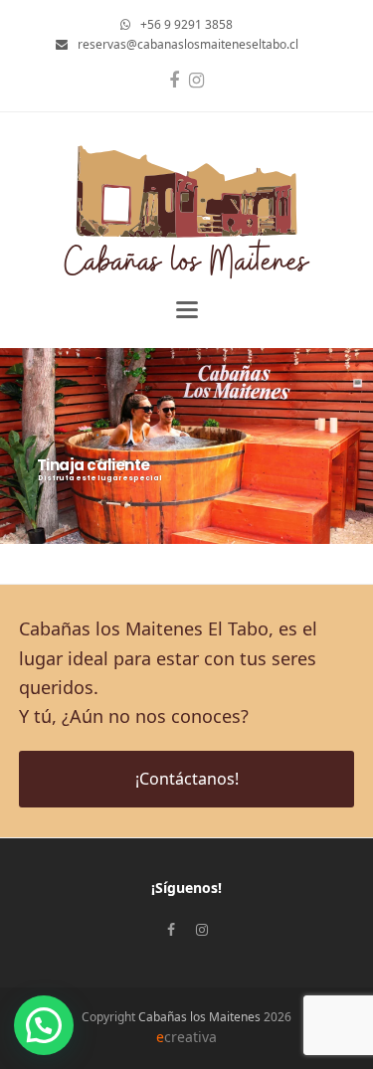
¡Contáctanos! (187, 779)
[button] (187, 309)
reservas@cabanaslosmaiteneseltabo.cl (188, 44)
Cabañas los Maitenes (199, 1016)
